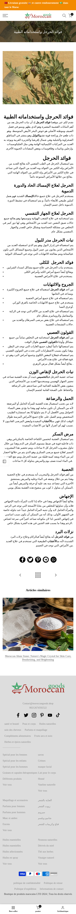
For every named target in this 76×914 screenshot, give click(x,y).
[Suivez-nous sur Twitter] (26, 715)
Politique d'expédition (25, 889)
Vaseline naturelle (46, 784)
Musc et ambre (10, 818)
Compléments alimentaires (17, 736)
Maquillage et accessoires (15, 800)
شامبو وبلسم (44, 818)
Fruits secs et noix (43, 736)
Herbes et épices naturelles (17, 742)
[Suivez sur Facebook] (18, 715)
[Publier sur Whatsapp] (54, 560)
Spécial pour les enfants (14, 760)
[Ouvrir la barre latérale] (4, 461)
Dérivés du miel (46, 845)
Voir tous (7, 784)
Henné (41, 779)
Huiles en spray (10, 857)
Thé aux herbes (45, 851)
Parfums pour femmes (14, 806)
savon (41, 754)
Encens (6, 824)
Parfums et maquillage (36, 730)
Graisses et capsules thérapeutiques (20, 772)
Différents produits (12, 779)
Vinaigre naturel (46, 857)
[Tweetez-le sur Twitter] (30, 560)
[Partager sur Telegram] (46, 560)
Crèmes (41, 760)
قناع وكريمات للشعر (48, 824)
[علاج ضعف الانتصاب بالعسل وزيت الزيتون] (20, 575)
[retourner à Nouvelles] (38, 575)
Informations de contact (51, 889)
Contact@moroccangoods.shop (38, 703)
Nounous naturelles (47, 839)
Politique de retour (53, 883)
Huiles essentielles (12, 839)
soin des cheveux (12, 730)
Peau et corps (29, 724)
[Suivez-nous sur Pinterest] (42, 715)
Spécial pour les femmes (15, 754)
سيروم (41, 812)
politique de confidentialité (26, 883)
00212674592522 (38, 707)
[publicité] (38, 5)
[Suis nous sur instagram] (34, 715)
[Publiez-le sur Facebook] (22, 560)
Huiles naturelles (47, 724)
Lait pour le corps (47, 772)
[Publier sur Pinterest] (38, 560)
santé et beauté (11, 724)
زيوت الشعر (44, 806)
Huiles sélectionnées (13, 851)
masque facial (45, 766)
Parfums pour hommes (14, 812)
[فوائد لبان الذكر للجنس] (56, 575)
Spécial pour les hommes (15, 766)
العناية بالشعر (45, 800)
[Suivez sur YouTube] (50, 715)
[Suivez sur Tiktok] (58, 715)
